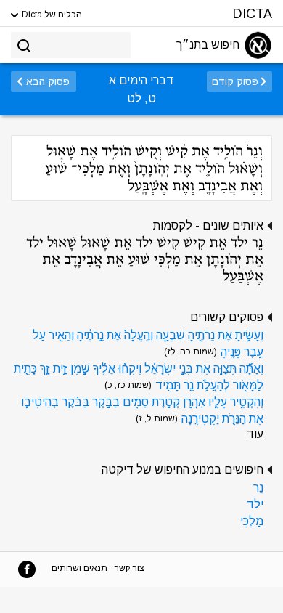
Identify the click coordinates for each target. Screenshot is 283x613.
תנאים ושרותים (79, 568)
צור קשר (129, 568)
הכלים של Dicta (51, 14)
